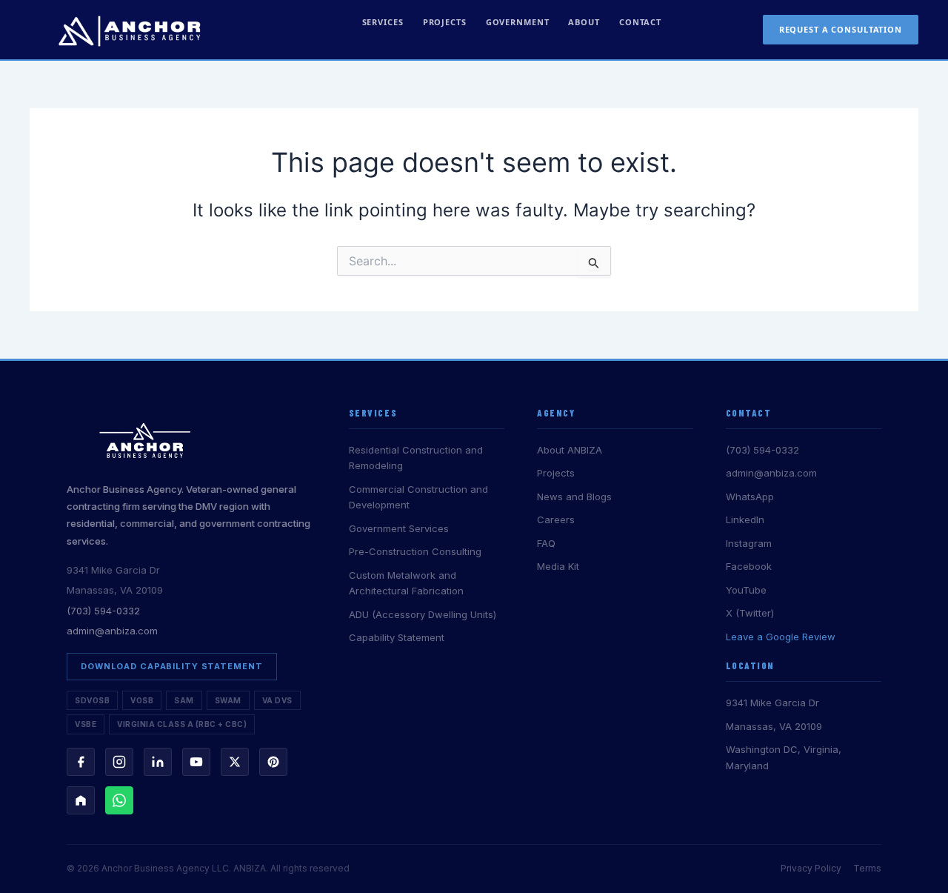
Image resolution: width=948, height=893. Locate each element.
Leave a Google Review (780, 637)
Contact (640, 21)
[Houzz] (81, 800)
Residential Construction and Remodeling (416, 457)
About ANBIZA (569, 450)
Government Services (399, 528)
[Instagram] (119, 762)
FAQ (546, 543)
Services (383, 21)
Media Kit (558, 566)
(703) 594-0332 (103, 611)
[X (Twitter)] (235, 762)
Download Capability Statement (172, 666)
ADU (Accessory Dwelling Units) (422, 614)
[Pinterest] (273, 762)
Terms (867, 868)
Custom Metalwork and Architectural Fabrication (406, 583)
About (583, 21)
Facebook (749, 566)
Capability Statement (396, 637)
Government (518, 21)
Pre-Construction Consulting (415, 551)
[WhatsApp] (119, 800)
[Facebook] (81, 762)
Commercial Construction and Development (418, 497)
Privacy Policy (811, 868)
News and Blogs (574, 496)
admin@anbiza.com (112, 631)
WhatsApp (750, 496)
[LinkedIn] (158, 762)
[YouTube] (196, 762)
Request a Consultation (840, 29)
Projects (445, 21)
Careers (556, 519)
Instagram (749, 543)
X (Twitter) (750, 613)
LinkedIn (745, 519)
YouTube (746, 590)
